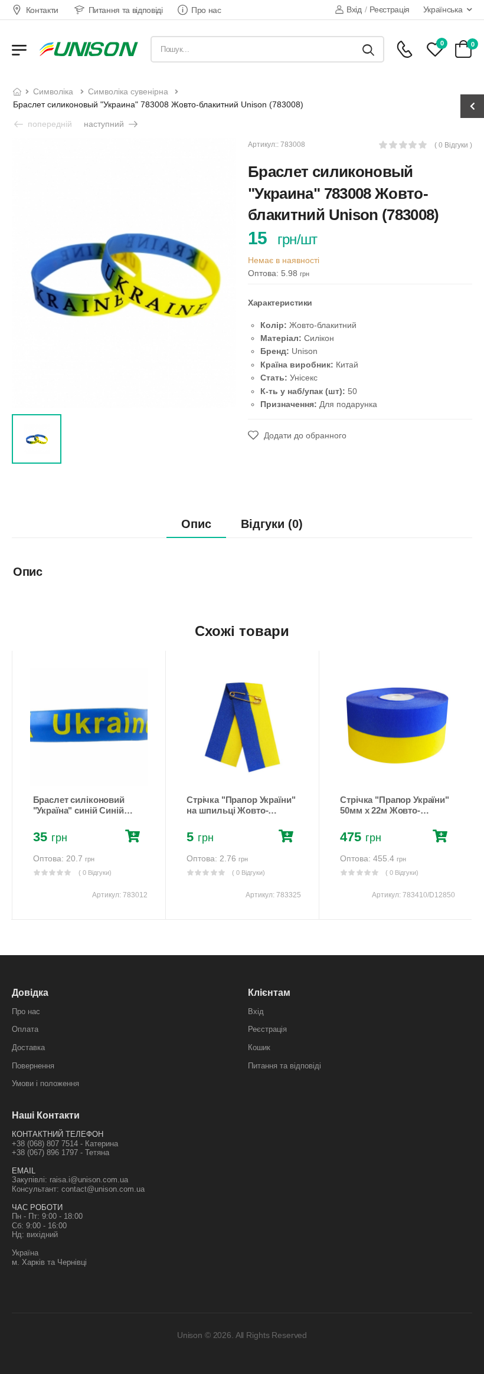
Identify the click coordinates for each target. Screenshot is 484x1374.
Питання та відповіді (126, 10)
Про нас (206, 10)
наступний (105, 124)
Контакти (42, 10)
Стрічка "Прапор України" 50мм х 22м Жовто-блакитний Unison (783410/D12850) (394, 815)
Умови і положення (45, 1083)
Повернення (33, 1065)
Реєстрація (389, 9)
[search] (368, 49)
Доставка (28, 1047)
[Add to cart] (135, 837)
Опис (196, 523)
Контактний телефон (57, 1134)
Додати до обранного (303, 435)
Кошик (259, 1047)
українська (443, 9)
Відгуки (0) (272, 523)
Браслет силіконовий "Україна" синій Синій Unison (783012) (79, 810)
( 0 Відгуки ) (453, 145)
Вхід (353, 9)
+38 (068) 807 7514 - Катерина (65, 1143)
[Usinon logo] (88, 49)
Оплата (25, 1029)
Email (23, 1170)
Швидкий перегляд (88, 771)
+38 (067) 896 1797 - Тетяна (60, 1152)
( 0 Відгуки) (95, 872)
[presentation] (20, 784)
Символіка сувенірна (128, 91)
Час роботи (37, 1207)
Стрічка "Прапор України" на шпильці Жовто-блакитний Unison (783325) (241, 815)
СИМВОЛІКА (53, 91)
